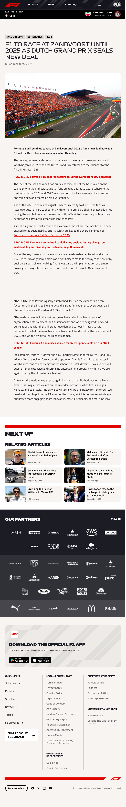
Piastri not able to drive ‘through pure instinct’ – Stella (101, 474)
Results (52, 4)
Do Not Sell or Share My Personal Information (59, 742)
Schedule (34, 4)
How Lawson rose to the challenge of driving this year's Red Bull (100, 492)
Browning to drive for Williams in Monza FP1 (40, 490)
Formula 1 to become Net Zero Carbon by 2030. (42, 235)
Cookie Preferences (57, 768)
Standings (71, 4)
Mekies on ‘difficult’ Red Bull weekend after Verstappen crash (100, 455)
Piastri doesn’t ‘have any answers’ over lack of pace (42, 453)
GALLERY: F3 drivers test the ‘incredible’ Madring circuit (42, 474)
